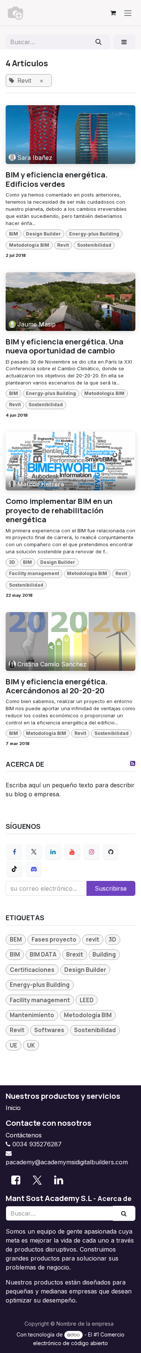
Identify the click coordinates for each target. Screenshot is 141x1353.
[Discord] (33, 868)
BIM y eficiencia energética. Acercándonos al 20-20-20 (57, 686)
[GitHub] (110, 851)
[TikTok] (14, 868)
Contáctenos (24, 1135)
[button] (124, 41)
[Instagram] (91, 851)
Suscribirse (111, 888)
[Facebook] (14, 851)
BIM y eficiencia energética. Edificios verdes (57, 179)
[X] (33, 851)
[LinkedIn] (53, 851)
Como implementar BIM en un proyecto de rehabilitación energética (59, 510)
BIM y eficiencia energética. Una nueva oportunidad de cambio (64, 346)
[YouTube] (72, 851)
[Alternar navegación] (127, 13)
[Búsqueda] (98, 41)
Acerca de (114, 1198)
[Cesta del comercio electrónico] (112, 12)
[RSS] (132, 763)
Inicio (13, 1108)
